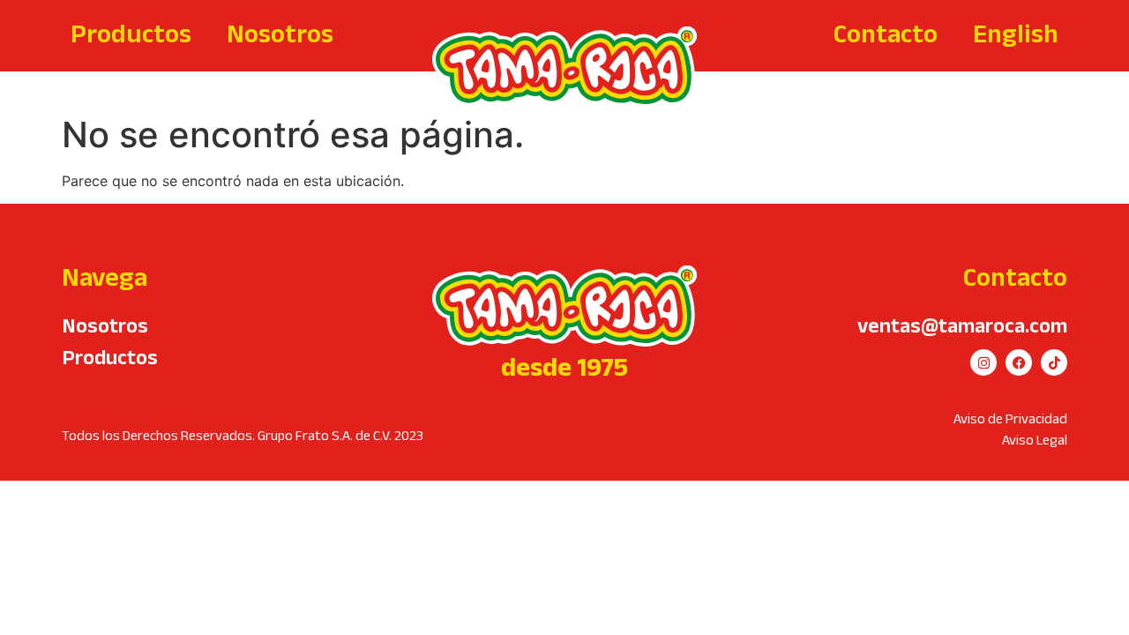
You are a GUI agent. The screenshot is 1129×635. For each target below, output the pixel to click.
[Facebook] (1019, 362)
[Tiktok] (1054, 362)
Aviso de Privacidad (1010, 418)
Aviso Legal (1034, 439)
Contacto (886, 33)
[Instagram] (983, 362)
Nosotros (280, 33)
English (1015, 33)
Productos (131, 33)
